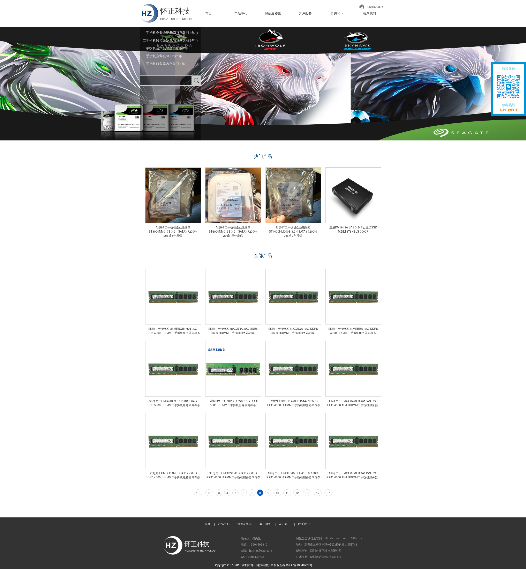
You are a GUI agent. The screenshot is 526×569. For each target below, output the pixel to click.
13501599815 (508, 109)
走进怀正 (337, 13)
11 (287, 493)
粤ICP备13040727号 (299, 565)
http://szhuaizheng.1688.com (343, 538)
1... (198, 493)
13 (307, 493)
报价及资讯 (273, 13)
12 (297, 493)
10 (277, 493)
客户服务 (305, 13)
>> (317, 493)
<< (209, 493)
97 (328, 493)
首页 (208, 13)
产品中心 (240, 13)
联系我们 (369, 13)
